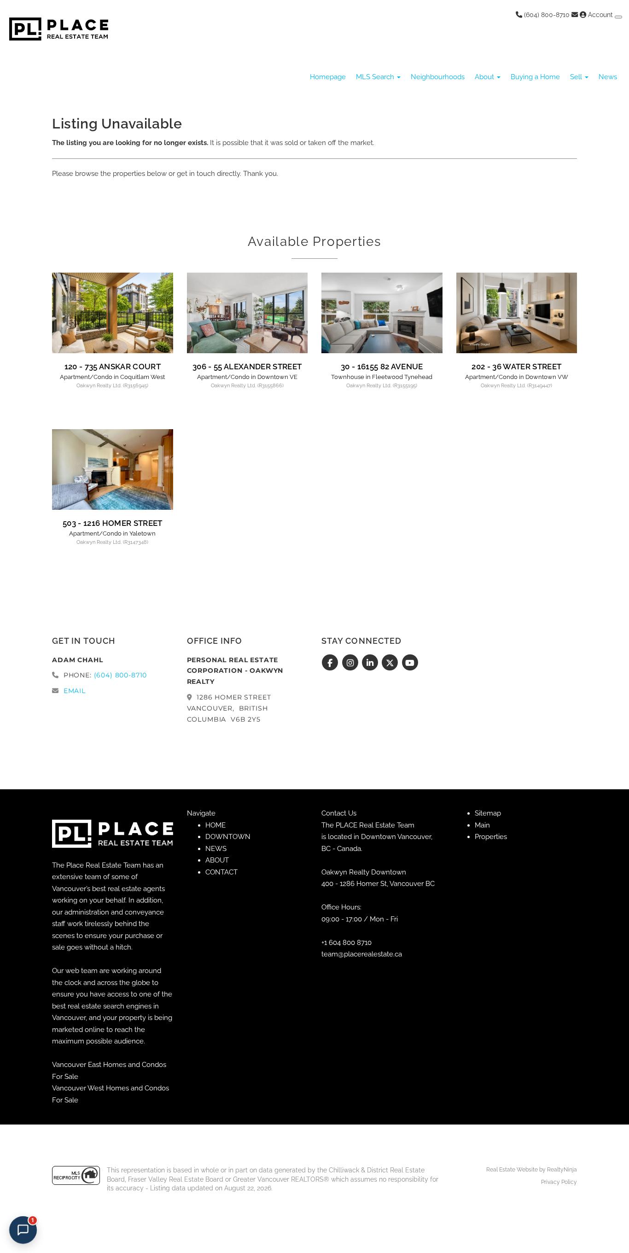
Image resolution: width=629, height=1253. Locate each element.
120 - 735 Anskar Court (112, 366)
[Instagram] (351, 663)
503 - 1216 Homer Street (113, 523)
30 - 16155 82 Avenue (382, 366)
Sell (577, 77)
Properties (491, 837)
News (608, 77)
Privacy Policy (559, 1182)
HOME (215, 825)
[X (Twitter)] (391, 663)
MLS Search (376, 77)
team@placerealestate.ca (361, 954)
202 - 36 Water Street (516, 366)
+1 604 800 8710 (346, 942)
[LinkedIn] (371, 663)
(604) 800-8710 (546, 14)
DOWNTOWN (227, 837)
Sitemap (488, 813)
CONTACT (221, 872)
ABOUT (217, 860)
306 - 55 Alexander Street (247, 366)
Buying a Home (535, 77)
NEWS (216, 849)
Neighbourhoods (438, 77)
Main (482, 825)
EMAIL (75, 691)
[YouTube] (410, 663)
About (485, 77)
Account (600, 14)
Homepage (328, 77)
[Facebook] (331, 663)
